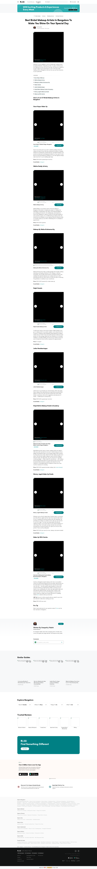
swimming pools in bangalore (46, 802)
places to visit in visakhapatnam (35, 828)
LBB (18, 846)
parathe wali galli (20, 837)
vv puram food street (72, 803)
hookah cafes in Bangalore (31, 804)
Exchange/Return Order (31, 855)
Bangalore (21, 846)
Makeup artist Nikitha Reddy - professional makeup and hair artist (39, 198)
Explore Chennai (20, 813)
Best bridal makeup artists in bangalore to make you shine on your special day (45, 846)
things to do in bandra (41, 810)
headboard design (55, 843)
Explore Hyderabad (21, 826)
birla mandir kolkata (21, 833)
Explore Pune (20, 822)
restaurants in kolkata (39, 833)
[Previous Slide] (35, 124)
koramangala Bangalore (65, 802)
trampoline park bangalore (43, 804)
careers (18, 857)
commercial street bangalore (40, 803)
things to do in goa (21, 819)
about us (19, 855)
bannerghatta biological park (22, 801)
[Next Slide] (61, 124)
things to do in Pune (39, 824)
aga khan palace (20, 824)
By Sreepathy (39, 26)
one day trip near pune (29, 824)
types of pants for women (65, 843)
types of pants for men (35, 843)
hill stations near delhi (29, 837)
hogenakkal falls (57, 802)
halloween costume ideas (46, 843)
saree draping (59, 467)
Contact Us (19, 859)
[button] (73, 2)
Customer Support (30, 859)
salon (38, 594)
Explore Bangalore (21, 799)
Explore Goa (20, 817)
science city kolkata (30, 833)
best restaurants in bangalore (66, 804)
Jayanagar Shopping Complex (28, 803)
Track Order (29, 857)
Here (57, 608)
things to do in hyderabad (22, 828)
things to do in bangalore (61, 803)
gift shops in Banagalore (61, 801)
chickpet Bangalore (51, 803)
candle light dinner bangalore (34, 802)
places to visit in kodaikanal (35, 801)
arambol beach (29, 819)
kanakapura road (51, 801)
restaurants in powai (31, 810)
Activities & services (27, 846)
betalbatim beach (36, 819)
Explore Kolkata (20, 831)
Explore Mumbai (20, 808)
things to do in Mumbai (21, 810)
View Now (25, 748)
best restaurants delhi (39, 837)
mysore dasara (44, 801)
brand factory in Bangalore (54, 804)
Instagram (42, 162)
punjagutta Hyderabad (46, 828)
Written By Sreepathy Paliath (43, 628)
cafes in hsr (24, 802)
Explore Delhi (20, 835)
